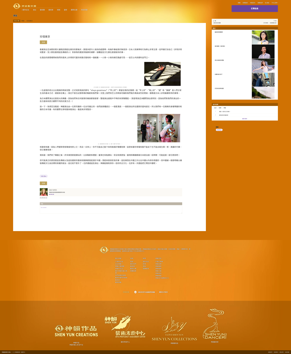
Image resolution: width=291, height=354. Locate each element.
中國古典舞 (159, 261)
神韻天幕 (158, 271)
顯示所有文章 (51, 194)
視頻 (58, 10)
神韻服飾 (158, 268)
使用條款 (276, 352)
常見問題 (84, 10)
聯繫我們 (260, 2)
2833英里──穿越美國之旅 (269, 23)
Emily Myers (44, 176)
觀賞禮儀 (118, 282)
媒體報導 (133, 271)
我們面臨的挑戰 (120, 275)
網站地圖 (287, 352)
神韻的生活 (119, 268)
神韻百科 (252, 2)
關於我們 (133, 264)
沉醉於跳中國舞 (217, 23)
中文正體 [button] (274, 2)
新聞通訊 (245, 2)
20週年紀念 (25, 10)
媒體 (239, 2)
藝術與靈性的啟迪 (121, 278)
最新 (65, 10)
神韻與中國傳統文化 (162, 278)
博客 (22, 21)
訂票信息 (254, 8)
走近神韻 (118, 264)
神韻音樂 (158, 264)
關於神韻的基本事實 (121, 272)
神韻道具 (158, 273)
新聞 (220, 108)
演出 (34, 10)
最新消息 (146, 261)
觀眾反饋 (74, 10)
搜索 (268, 2)
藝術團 (42, 10)
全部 (215, 108)
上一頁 (17, 21)
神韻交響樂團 (119, 266)
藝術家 (50, 10)
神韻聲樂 (158, 266)
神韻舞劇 (158, 276)
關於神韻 (118, 258)
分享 (43, 42)
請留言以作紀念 (163, 292)
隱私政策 (281, 352)
